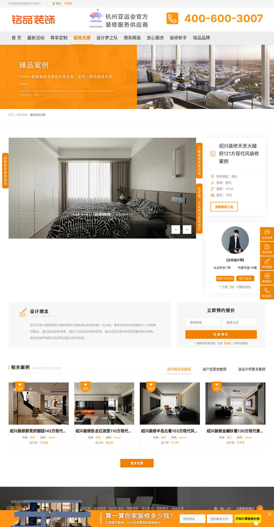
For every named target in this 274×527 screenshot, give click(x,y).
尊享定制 (58, 37)
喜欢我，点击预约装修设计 (199, 208)
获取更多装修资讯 (5, 170)
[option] (102, 188)
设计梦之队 (107, 37)
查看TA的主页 (225, 278)
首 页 (16, 37)
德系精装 (132, 37)
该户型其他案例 (214, 369)
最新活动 (35, 37)
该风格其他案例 (179, 369)
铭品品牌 (201, 37)
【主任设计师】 (235, 260)
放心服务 (155, 37)
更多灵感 (137, 463)
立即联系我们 (245, 508)
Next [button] (187, 229)
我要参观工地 (224, 207)
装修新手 (178, 37)
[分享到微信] (222, 508)
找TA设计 (245, 278)
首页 (11, 114)
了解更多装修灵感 (199, 160)
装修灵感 (82, 37)
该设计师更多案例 (251, 369)
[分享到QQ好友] (215, 508)
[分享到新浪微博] (228, 508)
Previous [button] (175, 229)
